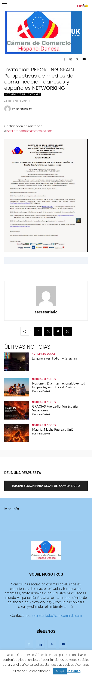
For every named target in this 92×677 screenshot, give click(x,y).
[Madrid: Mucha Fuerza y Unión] (16, 433)
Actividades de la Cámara (22, 94)
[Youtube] (84, 59)
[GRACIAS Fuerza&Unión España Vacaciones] (16, 410)
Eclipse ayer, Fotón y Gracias (54, 358)
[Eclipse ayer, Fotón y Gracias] (16, 361)
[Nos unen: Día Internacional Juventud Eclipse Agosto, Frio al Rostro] (16, 387)
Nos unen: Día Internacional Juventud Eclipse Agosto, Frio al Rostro (58, 385)
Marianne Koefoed (41, 391)
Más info (11, 508)
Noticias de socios (43, 353)
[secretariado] (8, 108)
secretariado (23, 108)
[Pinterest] (57, 331)
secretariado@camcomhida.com (29, 131)
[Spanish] (87, 5)
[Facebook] (64, 59)
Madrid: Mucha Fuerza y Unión (53, 429)
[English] (83, 5)
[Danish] (79, 5)
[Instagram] (71, 59)
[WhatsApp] (67, 331)
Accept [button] (59, 671)
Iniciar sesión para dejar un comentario (46, 485)
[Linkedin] (40, 644)
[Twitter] (77, 59)
